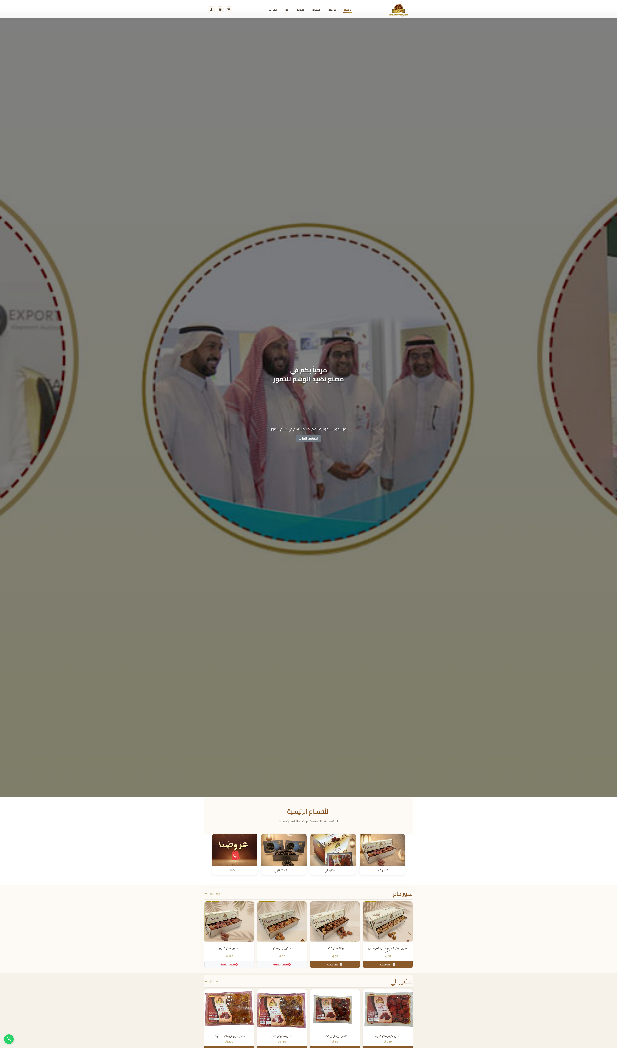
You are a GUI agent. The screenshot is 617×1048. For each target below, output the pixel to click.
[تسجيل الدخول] (211, 9)
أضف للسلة (385, 964)
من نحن (332, 9)
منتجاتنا (316, 9)
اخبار (287, 9)
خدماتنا (300, 9)
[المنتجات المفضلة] (220, 9)
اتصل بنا (273, 9)
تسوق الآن (308, 444)
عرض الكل (214, 893)
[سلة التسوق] (229, 9)
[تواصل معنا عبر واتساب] (9, 1039)
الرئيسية (348, 9)
